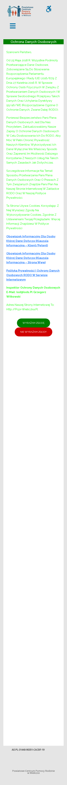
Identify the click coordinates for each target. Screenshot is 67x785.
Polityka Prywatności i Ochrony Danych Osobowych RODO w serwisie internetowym (33, 275)
